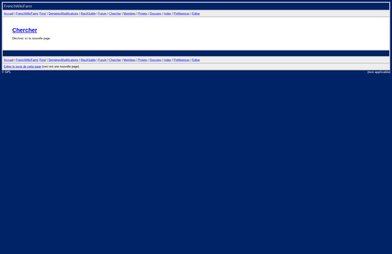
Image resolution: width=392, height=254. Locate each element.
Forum (102, 13)
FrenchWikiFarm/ (27, 13)
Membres (129, 13)
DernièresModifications (63, 13)
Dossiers (156, 13)
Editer (196, 13)
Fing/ (42, 13)
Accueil (9, 13)
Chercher (115, 13)
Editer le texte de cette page (22, 66)
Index (167, 13)
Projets (142, 13)
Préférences (182, 13)
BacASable (88, 13)
